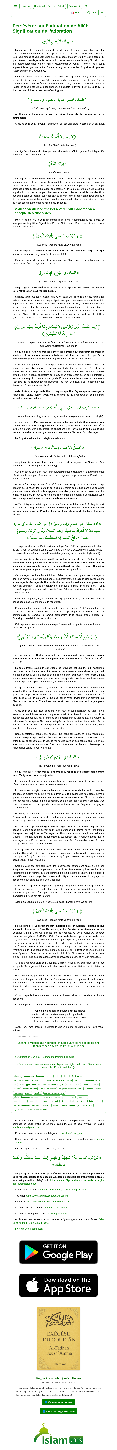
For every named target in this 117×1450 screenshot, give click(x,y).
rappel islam (83, 1097)
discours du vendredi (40, 1105)
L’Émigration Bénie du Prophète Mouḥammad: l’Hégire (45, 1056)
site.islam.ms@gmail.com (26, 1127)
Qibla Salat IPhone (39, 1222)
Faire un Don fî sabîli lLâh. (29, 1228)
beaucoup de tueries (44, 1076)
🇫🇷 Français (77, 12)
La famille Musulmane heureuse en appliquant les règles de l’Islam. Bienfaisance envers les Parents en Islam (58, 1044)
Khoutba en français (48, 1089)
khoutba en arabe (73, 1084)
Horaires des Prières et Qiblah (49, 6)
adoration (17, 1076)
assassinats (29, 1076)
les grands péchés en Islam (70, 1089)
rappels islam (35, 1101)
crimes (58, 1076)
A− (94, 12)
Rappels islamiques (22, 1105)
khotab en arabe (39, 1084)
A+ (101, 12)
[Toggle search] (86, 6)
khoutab (17, 1089)
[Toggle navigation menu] (15, 6)
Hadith (64, 1105)
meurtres (37, 1093)
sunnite (72, 1105)
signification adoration (23, 1109)
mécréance (18, 1093)
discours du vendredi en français (88, 1080)
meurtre (28, 1093)
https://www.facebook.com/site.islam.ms (48, 1201)
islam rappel (25, 1084)
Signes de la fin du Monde (91, 1101)
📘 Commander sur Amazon (59, 1402)
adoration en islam (85, 1105)
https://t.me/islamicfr (56, 1207)
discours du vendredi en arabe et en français (53, 1080)
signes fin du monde (42, 1109)
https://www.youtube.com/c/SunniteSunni (47, 1195)
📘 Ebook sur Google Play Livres (58, 1411)
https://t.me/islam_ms (70, 1133)
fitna (15, 1084)
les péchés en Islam (92, 1089)
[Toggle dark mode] (88, 12)
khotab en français (55, 1084)
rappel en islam (68, 1097)
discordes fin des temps (73, 1076)
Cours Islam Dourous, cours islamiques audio (62, 1189)
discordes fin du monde (23, 1080)
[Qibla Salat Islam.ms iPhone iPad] (58, 1298)
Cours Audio (75, 6)
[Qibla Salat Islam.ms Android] (58, 1270)
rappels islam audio (51, 1101)
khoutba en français (91, 1084)
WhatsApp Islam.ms (57, 1213)
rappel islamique (20, 1101)
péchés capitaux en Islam (54, 1093)
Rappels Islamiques (70, 1101)
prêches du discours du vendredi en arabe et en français (37, 1097)
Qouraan (55, 1105)
